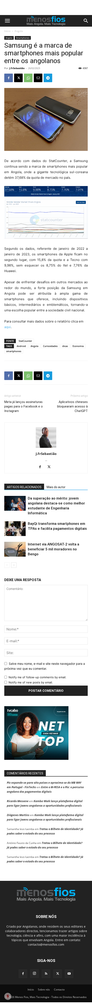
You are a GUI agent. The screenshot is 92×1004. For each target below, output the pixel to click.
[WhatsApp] (28, 78)
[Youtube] (69, 973)
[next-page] (13, 565)
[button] (7, 21)
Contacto (59, 989)
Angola (19, 31)
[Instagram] (34, 973)
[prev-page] (7, 565)
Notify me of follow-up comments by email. (37, 677)
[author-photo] (46, 448)
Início (7, 31)
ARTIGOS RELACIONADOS (24, 487)
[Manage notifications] (7, 996)
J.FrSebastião (17, 68)
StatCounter (25, 340)
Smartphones (23, 37)
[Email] (38, 78)
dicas (65, 346)
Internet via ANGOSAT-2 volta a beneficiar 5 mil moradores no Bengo (53, 549)
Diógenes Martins (18, 815)
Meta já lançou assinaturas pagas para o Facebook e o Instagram (23, 406)
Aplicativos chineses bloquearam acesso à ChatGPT (72, 406)
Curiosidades (50, 346)
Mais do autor (56, 487)
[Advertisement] (48, 7)
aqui (7, 327)
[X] (18, 78)
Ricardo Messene (17, 801)
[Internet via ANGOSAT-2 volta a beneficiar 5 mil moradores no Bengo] (15, 549)
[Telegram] (48, 78)
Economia (78, 346)
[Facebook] (8, 78)
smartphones (13, 351)
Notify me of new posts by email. (31, 682)
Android (21, 346)
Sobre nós (44, 989)
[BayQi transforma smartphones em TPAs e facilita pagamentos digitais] (15, 528)
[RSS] (46, 973)
